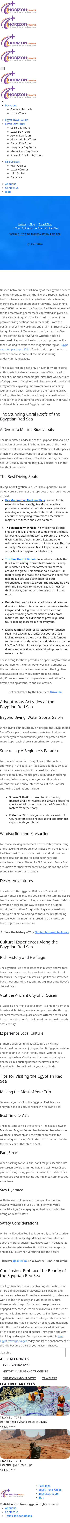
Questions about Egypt (19, 1378)
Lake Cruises (18, 173)
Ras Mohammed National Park (25, 500)
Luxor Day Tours (20, 131)
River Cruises (18, 165)
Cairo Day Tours (20, 127)
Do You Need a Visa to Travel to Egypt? (23, 1422)
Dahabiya (16, 177)
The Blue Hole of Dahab (20, 559)
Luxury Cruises (19, 169)
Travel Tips (49, 1378)
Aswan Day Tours (21, 135)
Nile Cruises (12, 161)
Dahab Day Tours (21, 143)
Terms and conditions (18, 1516)
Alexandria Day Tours (23, 139)
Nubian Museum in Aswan (52, 932)
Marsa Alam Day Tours (24, 151)
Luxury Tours (18, 113)
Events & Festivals (21, 109)
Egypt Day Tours (15, 124)
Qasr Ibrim (20, 1261)
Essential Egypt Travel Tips (16, 1465)
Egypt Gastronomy (16, 1364)
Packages (11, 105)
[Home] (6, 101)
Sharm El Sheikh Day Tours (26, 155)
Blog (8, 191)
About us (10, 184)
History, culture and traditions (26, 1371)
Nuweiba (56, 692)
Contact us (11, 188)
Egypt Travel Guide (16, 120)
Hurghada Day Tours (23, 147)
